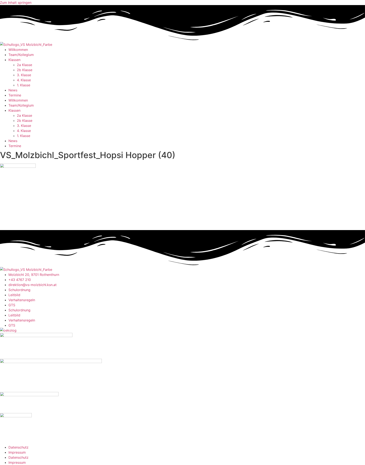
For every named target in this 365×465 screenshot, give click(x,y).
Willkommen (18, 49)
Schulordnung (19, 290)
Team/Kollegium (21, 55)
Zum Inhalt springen (15, 2)
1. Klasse (23, 85)
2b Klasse (24, 70)
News (12, 90)
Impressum (17, 452)
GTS (11, 305)
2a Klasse (24, 65)
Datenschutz (18, 447)
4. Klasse (24, 80)
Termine (14, 95)
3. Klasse (24, 75)
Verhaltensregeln (21, 300)
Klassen (14, 60)
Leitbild (14, 295)
